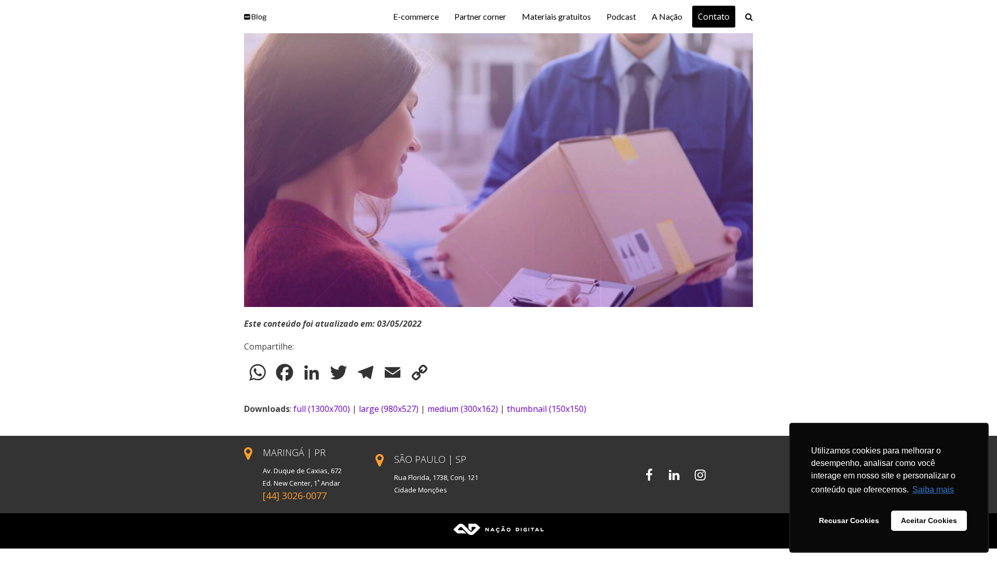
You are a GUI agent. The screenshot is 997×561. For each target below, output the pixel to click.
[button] (749, 17)
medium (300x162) (462, 409)
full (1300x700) (321, 409)
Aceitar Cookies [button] (929, 520)
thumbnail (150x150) (546, 409)
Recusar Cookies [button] (849, 520)
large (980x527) (389, 409)
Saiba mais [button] (933, 489)
